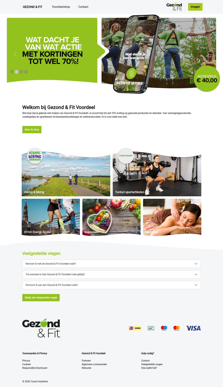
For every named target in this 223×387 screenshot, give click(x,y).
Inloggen (195, 6)
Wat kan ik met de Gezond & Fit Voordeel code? (50, 263)
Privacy (26, 360)
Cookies (26, 364)
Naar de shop (32, 129)
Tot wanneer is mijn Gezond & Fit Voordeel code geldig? (55, 274)
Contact (145, 360)
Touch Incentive (39, 381)
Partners (86, 360)
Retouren (86, 367)
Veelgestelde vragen (152, 364)
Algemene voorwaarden (94, 364)
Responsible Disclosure (34, 367)
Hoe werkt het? (149, 367)
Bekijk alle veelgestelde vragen (41, 297)
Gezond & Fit (32, 7)
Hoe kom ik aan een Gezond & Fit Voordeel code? (51, 285)
